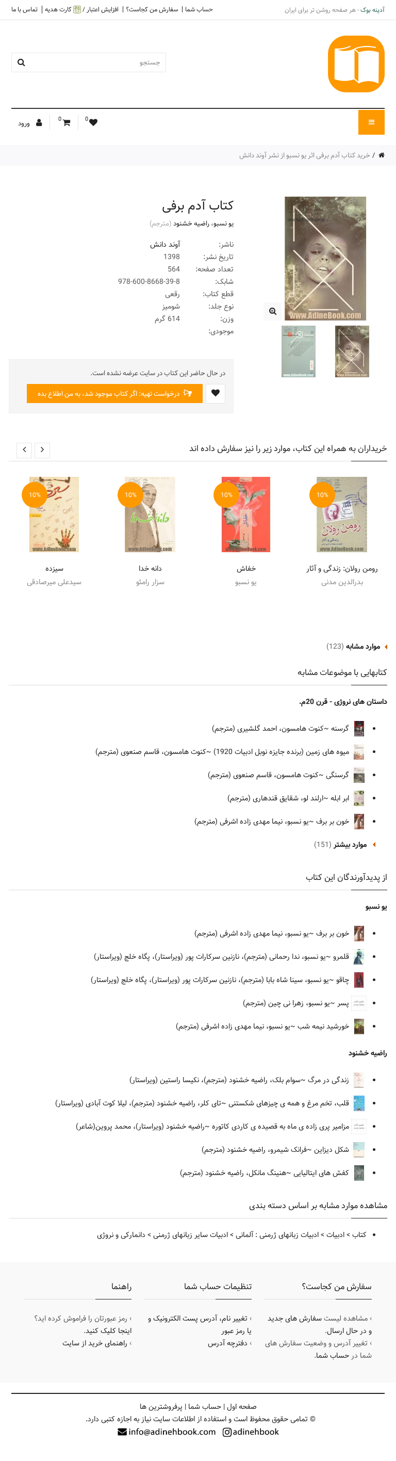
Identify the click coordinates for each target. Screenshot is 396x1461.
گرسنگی (338, 775)
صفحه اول (242, 1407)
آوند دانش (165, 244)
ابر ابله (341, 798)
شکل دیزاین (332, 1150)
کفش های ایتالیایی (322, 1173)
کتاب (359, 1235)
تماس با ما (24, 9)
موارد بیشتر (350, 845)
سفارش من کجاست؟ (152, 9)
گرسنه (341, 729)
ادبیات (335, 1235)
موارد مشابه (363, 646)
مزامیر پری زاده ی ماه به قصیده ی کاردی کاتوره (281, 1126)
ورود (24, 123)
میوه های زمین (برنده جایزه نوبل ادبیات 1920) (282, 752)
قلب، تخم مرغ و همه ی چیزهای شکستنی (289, 1103)
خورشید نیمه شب (324, 1026)
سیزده (54, 569)
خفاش (246, 569)
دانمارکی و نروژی (121, 1235)
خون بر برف (333, 821)
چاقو (343, 980)
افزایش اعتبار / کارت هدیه (82, 9)
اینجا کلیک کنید (108, 1331)
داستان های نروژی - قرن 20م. (343, 702)
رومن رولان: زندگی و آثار (342, 569)
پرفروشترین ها (161, 1407)
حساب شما (199, 9)
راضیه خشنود (191, 223)
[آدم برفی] (272, 311)
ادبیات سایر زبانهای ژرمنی (190, 1235)
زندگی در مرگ (329, 1080)
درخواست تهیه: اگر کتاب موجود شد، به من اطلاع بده (109, 393)
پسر (344, 1003)
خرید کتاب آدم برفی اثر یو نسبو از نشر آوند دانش (304, 155)
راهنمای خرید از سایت (94, 1343)
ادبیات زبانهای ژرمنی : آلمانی (277, 1235)
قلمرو (342, 957)
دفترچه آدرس (228, 1343)
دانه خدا (150, 569)
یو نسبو (223, 223)
